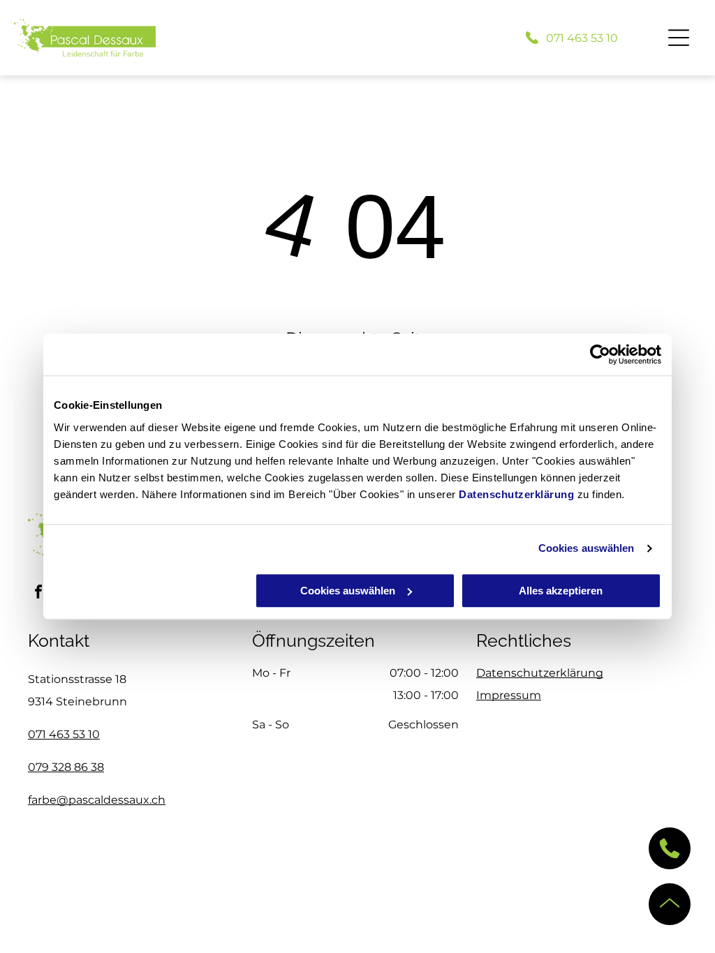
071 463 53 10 (64, 734)
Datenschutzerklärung (516, 494)
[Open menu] (678, 37)
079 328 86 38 (66, 767)
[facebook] (38, 593)
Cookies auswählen (586, 548)
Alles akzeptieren (561, 590)
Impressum (508, 695)
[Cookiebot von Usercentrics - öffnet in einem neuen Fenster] (600, 354)
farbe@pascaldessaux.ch (96, 799)
